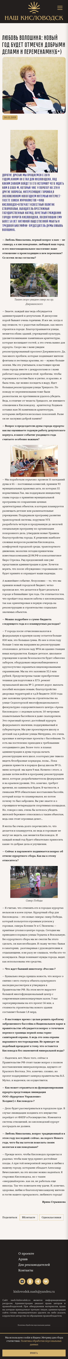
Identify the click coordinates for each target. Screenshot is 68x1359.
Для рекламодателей (34, 1265)
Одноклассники (51, 1217)
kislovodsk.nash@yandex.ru (34, 1292)
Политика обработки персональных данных (34, 1325)
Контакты (25, 1270)
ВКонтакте (28, 1217)
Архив (23, 1259)
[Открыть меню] (60, 8)
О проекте (26, 1254)
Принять (34, 1353)
